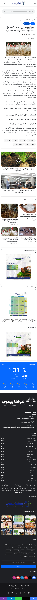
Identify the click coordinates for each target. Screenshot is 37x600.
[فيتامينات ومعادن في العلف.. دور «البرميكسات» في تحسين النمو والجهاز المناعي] (9, 231)
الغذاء (14, 140)
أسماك (31, 472)
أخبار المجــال (30, 443)
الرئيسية (32, 19)
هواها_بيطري (17, 144)
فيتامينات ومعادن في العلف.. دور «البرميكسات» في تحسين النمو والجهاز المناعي (10, 239)
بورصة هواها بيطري (30, 448)
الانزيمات (30, 140)
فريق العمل (17, 588)
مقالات (33, 467)
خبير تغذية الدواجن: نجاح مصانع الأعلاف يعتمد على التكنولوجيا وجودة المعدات (10, 221)
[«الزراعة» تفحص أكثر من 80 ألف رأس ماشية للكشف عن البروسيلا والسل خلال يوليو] (6, 532)
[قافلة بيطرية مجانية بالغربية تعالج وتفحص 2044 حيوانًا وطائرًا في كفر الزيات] (30, 532)
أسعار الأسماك (31, 544)
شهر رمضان (16, 550)
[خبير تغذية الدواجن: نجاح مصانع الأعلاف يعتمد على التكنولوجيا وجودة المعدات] (9, 210)
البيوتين (22, 140)
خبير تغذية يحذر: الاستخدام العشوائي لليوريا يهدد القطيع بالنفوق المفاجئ (28, 216)
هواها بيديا (26, 19)
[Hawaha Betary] (18, 3)
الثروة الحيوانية (18, 547)
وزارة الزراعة (24, 556)
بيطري (7, 140)
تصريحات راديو (29, 446)
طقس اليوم (8, 550)
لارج (32, 478)
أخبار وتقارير (31, 440)
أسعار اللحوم (32, 547)
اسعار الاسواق (29, 451)
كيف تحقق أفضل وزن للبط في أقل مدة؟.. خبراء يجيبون (28, 239)
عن (22, 588)
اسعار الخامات (29, 456)
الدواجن (11, 547)
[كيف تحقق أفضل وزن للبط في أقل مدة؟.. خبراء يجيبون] (27, 231)
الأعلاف (25, 547)
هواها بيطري (24, 553)
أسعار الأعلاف (23, 544)
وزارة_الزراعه (9, 553)
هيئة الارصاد (16, 553)
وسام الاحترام (31, 480)
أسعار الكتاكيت (7, 544)
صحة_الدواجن (29, 144)
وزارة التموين (32, 556)
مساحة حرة (32, 464)
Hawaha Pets (31, 438)
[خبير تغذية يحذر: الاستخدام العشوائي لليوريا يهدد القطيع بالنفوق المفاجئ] (27, 208)
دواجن (21, 19)
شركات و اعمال (31, 462)
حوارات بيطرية (31, 459)
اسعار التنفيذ (30, 454)
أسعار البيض (15, 544)
